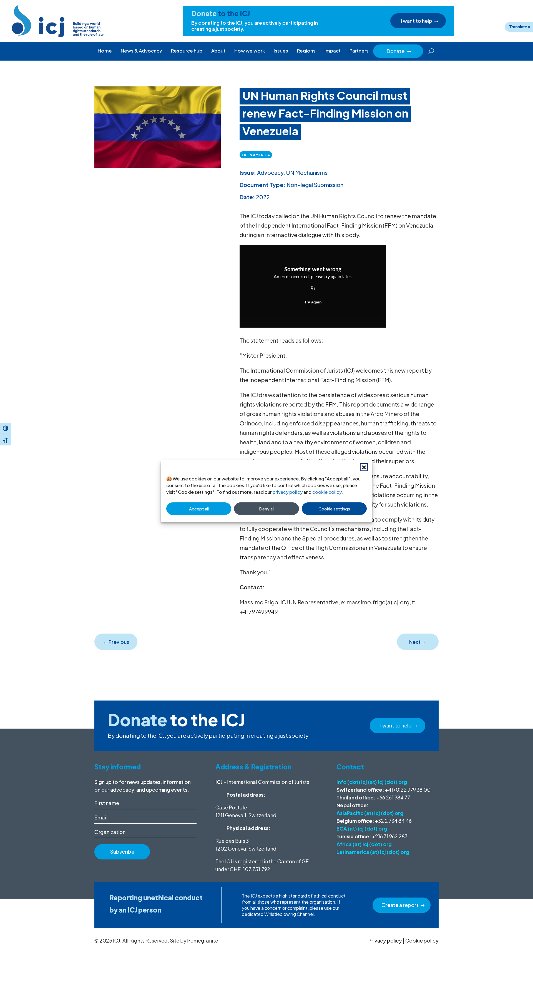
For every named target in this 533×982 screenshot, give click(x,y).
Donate (399, 51)
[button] (364, 467)
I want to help (416, 21)
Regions (306, 51)
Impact (333, 51)
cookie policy (326, 492)
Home (105, 51)
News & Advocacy (141, 51)
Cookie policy (422, 940)
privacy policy (288, 492)
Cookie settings (334, 508)
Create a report (400, 905)
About (218, 51)
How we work (249, 51)
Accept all (199, 508)
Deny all (266, 508)
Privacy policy (385, 940)
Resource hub (186, 51)
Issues (281, 51)
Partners (359, 51)
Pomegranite (202, 940)
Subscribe (122, 851)
